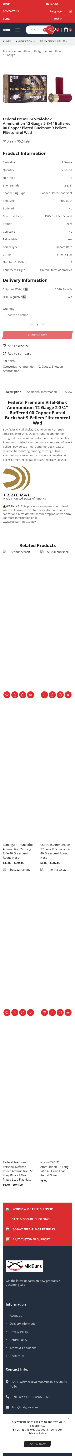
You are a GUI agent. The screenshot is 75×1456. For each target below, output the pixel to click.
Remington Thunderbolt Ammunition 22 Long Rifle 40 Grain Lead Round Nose (18, 851)
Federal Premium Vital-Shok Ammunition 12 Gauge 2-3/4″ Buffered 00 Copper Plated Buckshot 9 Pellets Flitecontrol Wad (37, 412)
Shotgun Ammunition (47, 51)
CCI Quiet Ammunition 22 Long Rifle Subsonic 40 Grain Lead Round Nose (55, 851)
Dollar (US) (52, 4)
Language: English (56, 14)
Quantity (8, 309)
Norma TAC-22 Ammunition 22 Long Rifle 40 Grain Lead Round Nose (54, 1168)
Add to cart (39, 335)
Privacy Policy (37, 1433)
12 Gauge (9, 55)
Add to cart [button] (52, 1012)
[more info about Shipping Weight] (26, 289)
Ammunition (24, 41)
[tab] (13, 392)
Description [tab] (13, 392)
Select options (14, 694)
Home (7, 51)
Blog (6, 18)
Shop (6, 3)
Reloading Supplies (52, 41)
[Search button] (50, 30)
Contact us (11, 11)
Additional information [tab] (42, 392)
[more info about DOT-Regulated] (24, 297)
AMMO (7, 41)
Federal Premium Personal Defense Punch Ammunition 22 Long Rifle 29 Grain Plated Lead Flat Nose (18, 1170)
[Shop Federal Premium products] (17, 481)
